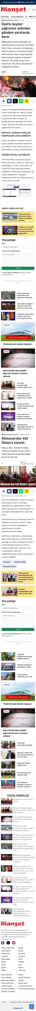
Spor (20, 965)
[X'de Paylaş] (15, 101)
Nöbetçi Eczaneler (8, 991)
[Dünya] (18, 358)
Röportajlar (5, 953)
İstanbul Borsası (7, 983)
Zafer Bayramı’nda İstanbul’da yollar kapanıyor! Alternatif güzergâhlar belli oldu (24, 295)
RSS (5, 1002)
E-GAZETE (15, 2)
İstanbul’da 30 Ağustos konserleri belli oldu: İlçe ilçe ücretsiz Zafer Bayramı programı (25, 306)
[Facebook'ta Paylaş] (9, 101)
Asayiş (20, 948)
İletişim (21, 980)
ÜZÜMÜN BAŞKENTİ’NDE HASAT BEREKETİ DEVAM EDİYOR (24, 657)
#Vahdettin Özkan (9, 566)
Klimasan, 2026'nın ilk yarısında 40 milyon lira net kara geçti (25, 755)
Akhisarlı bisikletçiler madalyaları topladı (24, 666)
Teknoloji (21, 970)
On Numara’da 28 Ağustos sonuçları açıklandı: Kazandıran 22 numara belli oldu (24, 416)
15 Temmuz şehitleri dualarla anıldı (24, 774)
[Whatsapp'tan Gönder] (21, 101)
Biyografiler (5, 959)
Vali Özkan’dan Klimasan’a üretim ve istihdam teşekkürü (24, 785)
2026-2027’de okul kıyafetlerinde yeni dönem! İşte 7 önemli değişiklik (24, 396)
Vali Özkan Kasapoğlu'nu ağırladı (24, 744)
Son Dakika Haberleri (26, 989)
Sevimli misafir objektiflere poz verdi (24, 676)
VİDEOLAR (23, 2)
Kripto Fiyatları (6, 986)
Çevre (3, 965)
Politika (21, 962)
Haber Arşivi (23, 983)
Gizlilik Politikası (24, 977)
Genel (22, 20)
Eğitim (3, 967)
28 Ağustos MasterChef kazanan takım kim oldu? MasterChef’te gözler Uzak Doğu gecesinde (25, 316)
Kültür (20, 959)
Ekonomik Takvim (8, 989)
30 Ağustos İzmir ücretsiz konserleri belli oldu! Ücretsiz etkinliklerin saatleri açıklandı (25, 406)
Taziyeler (4, 956)
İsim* (4, 243)
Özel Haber (5, 17)
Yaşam (20, 967)
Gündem (21, 956)
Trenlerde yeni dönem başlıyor (17, 344)
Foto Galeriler (6, 977)
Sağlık (3, 970)
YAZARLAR (6, 2)
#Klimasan (6, 562)
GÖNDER (18, 268)
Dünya (20, 951)
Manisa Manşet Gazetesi (10, 20)
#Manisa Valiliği (19, 562)
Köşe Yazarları (6, 975)
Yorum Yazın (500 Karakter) (11, 251)
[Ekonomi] (18, 331)
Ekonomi (21, 953)
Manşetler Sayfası (8, 980)
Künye (20, 975)
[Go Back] (31, 1006)
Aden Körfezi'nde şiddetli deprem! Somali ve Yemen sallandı (15, 373)
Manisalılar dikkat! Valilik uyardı (23, 764)
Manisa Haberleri (17, 17)
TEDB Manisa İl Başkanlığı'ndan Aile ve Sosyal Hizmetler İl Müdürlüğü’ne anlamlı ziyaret (25, 427)
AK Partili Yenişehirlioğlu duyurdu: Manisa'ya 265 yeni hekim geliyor (25, 385)
